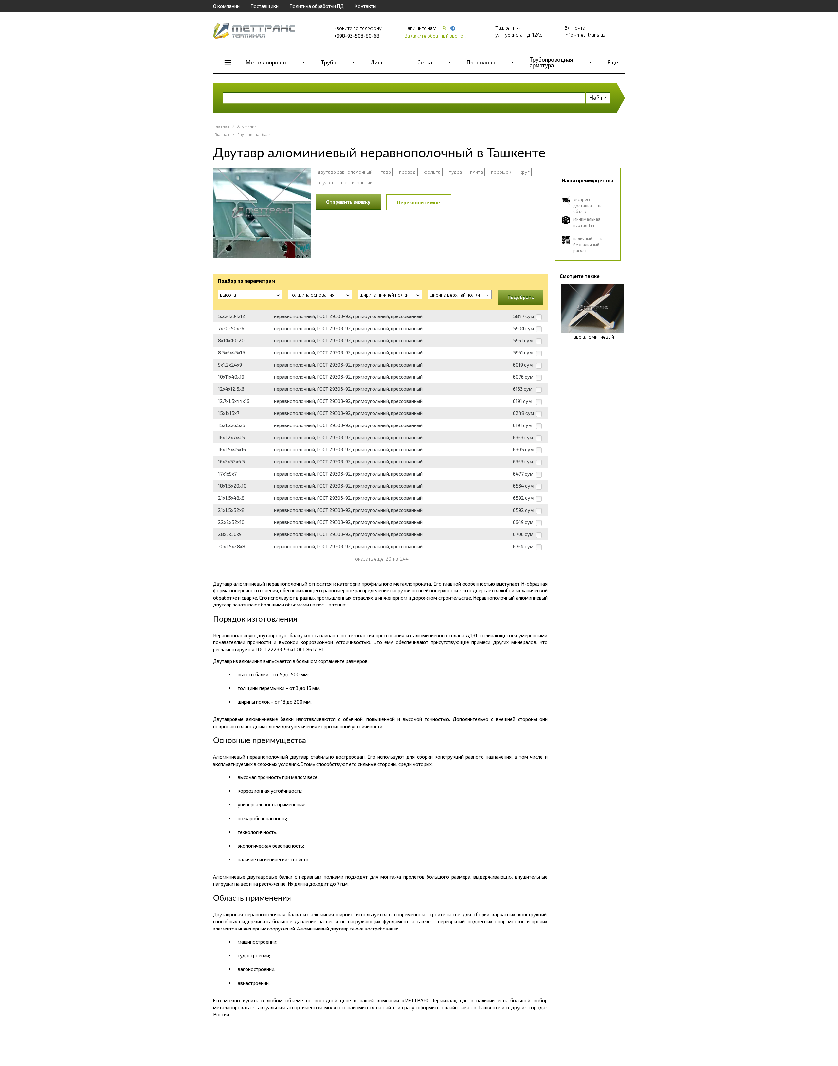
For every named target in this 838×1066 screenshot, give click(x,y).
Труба (328, 62)
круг (524, 172)
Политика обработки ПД (316, 6)
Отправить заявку (348, 202)
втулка (325, 182)
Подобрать (520, 297)
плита (476, 172)
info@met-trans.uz (585, 35)
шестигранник (357, 182)
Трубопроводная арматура (551, 62)
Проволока (481, 62)
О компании (226, 6)
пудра (455, 172)
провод (407, 172)
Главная (222, 126)
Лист (377, 62)
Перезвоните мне (418, 202)
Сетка (424, 62)
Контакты (365, 6)
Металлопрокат (266, 62)
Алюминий (247, 126)
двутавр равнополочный (345, 172)
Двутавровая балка (255, 134)
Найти (598, 97)
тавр (386, 172)
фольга (432, 172)
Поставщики (264, 6)
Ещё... (615, 62)
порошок (501, 172)
